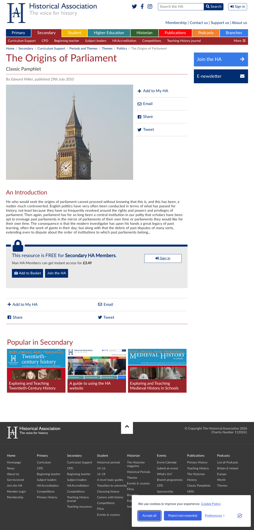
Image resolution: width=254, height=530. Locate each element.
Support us (220, 23)
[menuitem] (18, 33)
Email (148, 104)
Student (74, 33)
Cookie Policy (211, 503)
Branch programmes (170, 479)
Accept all (149, 515)
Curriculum (44, 462)
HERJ (190, 491)
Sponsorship (165, 491)
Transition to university (112, 485)
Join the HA (56, 273)
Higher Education (109, 33)
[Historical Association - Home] (33, 437)
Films (100, 508)
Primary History (47, 497)
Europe (221, 474)
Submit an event (167, 468)
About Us (13, 474)
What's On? (164, 474)
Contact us (199, 23)
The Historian (196, 474)
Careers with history (110, 497)
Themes (107, 48)
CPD (45, 40)
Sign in (164, 258)
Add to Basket (29, 273)
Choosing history (108, 491)
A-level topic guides (110, 479)
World (221, 479)
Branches (234, 33)
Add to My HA (155, 91)
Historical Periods (138, 472)
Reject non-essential (182, 515)
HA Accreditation (124, 40)
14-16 (101, 468)
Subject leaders (95, 40)
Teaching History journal (184, 40)
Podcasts (206, 33)
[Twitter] (134, 6)
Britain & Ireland (227, 468)
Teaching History (198, 468)
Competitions (151, 40)
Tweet (148, 130)
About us (239, 23)
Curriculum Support (22, 40)
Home (10, 48)
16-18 (101, 474)
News (10, 468)
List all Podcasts (227, 462)
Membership (176, 23)
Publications (175, 33)
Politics (122, 48)
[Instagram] (150, 6)
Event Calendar (167, 462)
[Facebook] (142, 6)
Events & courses (108, 514)
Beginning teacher (66, 40)
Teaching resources (220, 40)
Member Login (16, 491)
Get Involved (15, 479)
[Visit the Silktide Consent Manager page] (239, 515)
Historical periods (108, 462)
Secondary (46, 33)
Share (148, 117)
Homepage (14, 462)
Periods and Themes (83, 48)
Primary (18, 33)
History (192, 479)
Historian (144, 33)
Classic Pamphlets (199, 485)
